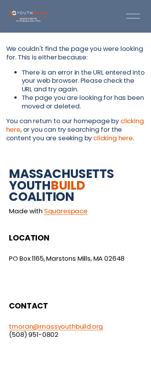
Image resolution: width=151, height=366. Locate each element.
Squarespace (66, 211)
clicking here (113, 138)
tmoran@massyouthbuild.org (56, 326)
